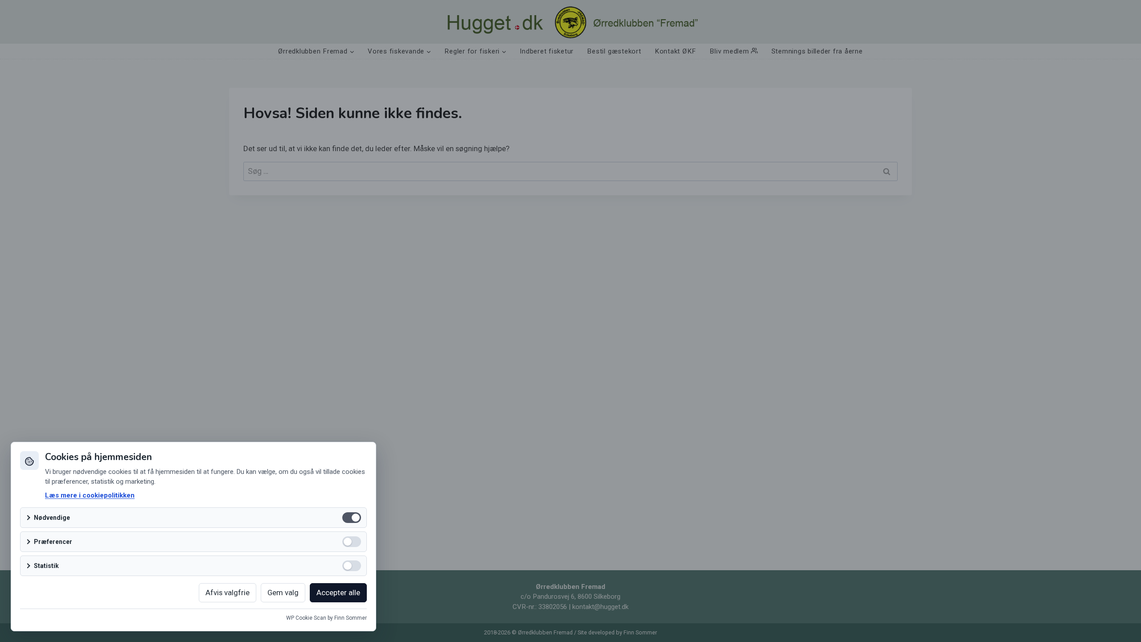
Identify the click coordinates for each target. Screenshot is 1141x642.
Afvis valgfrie (227, 592)
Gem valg (283, 592)
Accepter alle (338, 592)
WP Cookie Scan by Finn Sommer (326, 618)
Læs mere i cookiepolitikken (90, 495)
